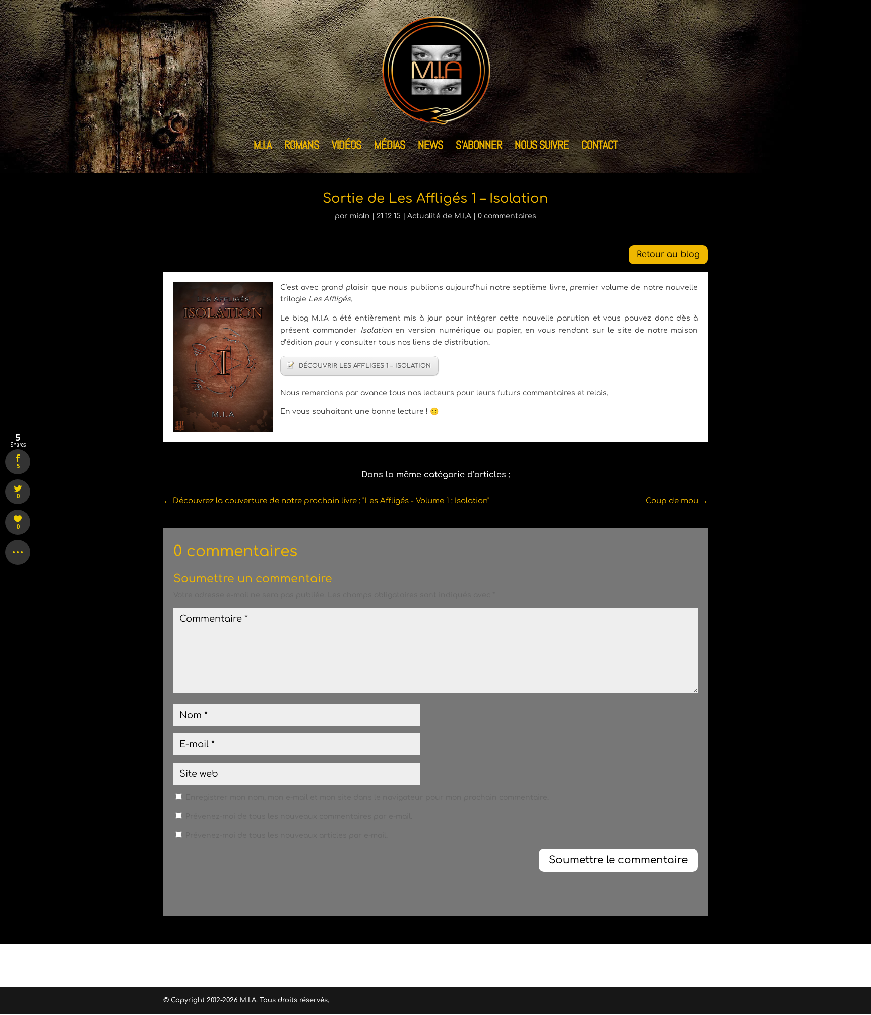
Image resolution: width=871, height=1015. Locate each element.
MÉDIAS (389, 146)
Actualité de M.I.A (439, 216)
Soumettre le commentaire (618, 860)
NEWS (430, 146)
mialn (360, 216)
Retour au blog (668, 254)
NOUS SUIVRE (542, 146)
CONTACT (599, 146)
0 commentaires (507, 216)
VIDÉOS (346, 146)
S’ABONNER (479, 146)
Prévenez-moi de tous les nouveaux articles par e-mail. (286, 835)
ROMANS (301, 146)
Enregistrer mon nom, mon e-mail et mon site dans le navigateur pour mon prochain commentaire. (367, 797)
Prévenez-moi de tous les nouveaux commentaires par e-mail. (298, 816)
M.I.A (263, 146)
